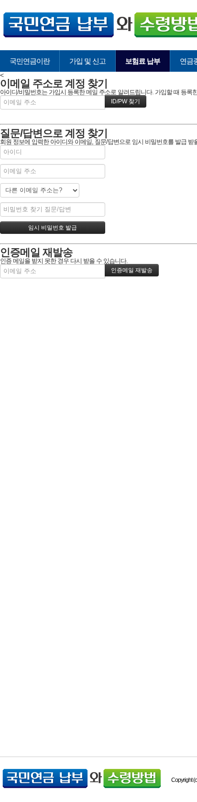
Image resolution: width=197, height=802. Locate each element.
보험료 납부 (142, 61)
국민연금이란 (30, 61)
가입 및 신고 (87, 61)
